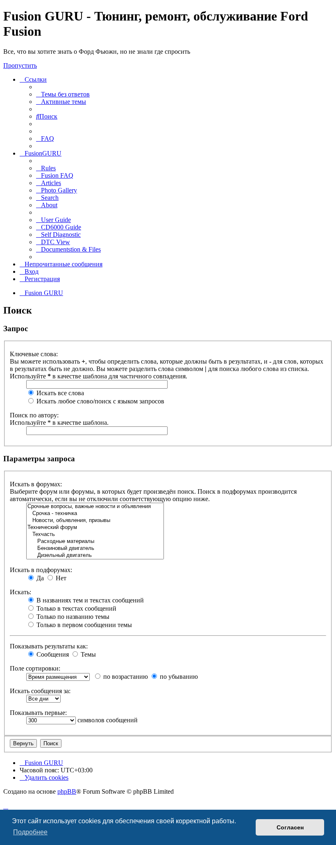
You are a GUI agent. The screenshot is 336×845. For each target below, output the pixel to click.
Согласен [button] (290, 827)
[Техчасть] (95, 534)
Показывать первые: (38, 712)
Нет (60, 578)
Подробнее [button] (30, 832)
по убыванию (178, 676)
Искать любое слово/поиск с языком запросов (99, 401)
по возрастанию (125, 676)
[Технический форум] (95, 527)
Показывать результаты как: (49, 646)
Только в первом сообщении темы (83, 624)
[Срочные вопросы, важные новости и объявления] (95, 506)
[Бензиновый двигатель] (95, 548)
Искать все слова (59, 392)
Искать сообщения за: (40, 690)
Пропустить (20, 65)
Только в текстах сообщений (75, 608)
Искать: (20, 592)
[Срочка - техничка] (95, 513)
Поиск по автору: (34, 415)
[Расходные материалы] (95, 541)
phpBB (66, 791)
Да (39, 578)
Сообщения (52, 654)
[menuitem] (63, 94)
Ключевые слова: (34, 353)
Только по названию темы (72, 616)
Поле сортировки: (35, 668)
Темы (87, 654)
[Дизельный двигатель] (95, 555)
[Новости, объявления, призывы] (95, 520)
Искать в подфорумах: (41, 569)
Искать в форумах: (36, 484)
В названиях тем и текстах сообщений (89, 600)
